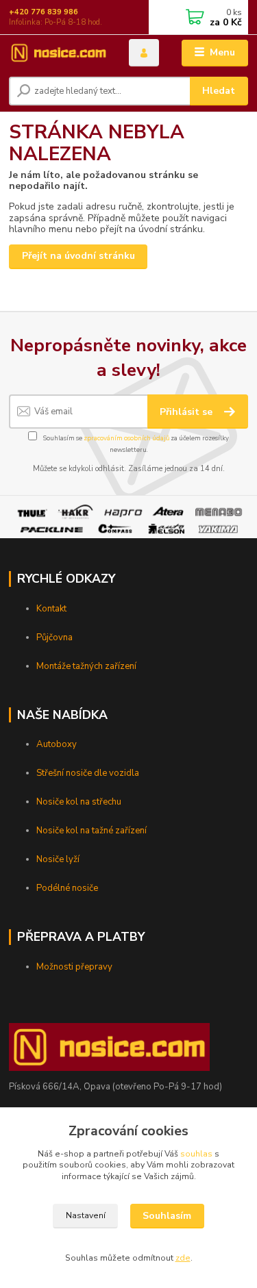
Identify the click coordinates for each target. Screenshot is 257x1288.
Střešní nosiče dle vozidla (87, 773)
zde (183, 1257)
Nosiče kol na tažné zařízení (91, 830)
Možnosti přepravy (74, 967)
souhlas (196, 1153)
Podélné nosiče (67, 888)
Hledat (218, 90)
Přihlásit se (187, 411)
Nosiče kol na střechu (78, 802)
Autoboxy (56, 744)
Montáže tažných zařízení (86, 666)
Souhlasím (167, 1215)
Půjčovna (54, 637)
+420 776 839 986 (43, 12)
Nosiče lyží (57, 859)
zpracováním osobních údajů (126, 437)
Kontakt (51, 609)
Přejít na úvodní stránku (78, 255)
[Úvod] (58, 53)
